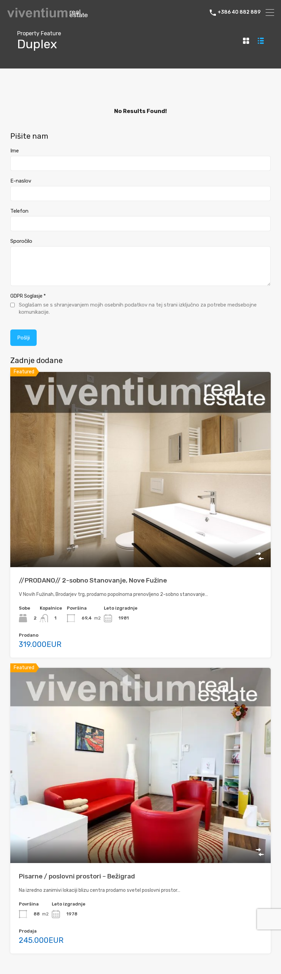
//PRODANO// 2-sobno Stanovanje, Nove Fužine (93, 580)
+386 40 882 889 (239, 12)
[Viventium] (47, 16)
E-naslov (20, 181)
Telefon (19, 211)
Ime (14, 151)
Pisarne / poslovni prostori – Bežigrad (77, 876)
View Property (141, 528)
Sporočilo (21, 241)
